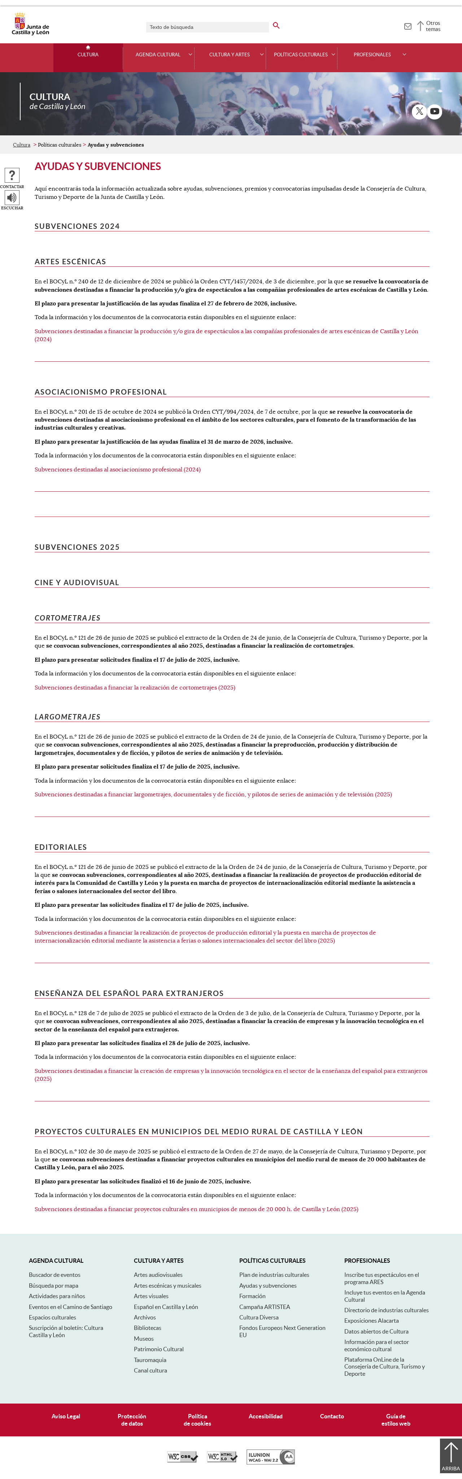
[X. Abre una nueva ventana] (419, 111)
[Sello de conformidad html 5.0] (222, 1460)
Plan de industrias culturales (274, 1274)
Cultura (88, 54)
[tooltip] (407, 25)
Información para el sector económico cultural (376, 1345)
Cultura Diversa (259, 1317)
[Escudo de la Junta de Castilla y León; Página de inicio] (30, 34)
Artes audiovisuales (158, 1274)
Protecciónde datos (132, 1419)
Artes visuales (151, 1296)
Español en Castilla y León (166, 1307)
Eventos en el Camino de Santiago (70, 1307)
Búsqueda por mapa (53, 1285)
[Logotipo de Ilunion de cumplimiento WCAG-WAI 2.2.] (271, 1462)
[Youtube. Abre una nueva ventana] (434, 111)
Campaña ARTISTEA (264, 1307)
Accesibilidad (266, 1416)
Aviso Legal (66, 1416)
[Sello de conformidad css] (182, 1460)
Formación (252, 1296)
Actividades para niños (57, 1296)
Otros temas (433, 26)
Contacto (332, 1416)
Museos (144, 1338)
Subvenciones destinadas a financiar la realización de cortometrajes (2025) (135, 687)
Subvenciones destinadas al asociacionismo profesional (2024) (118, 469)
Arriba (451, 1468)
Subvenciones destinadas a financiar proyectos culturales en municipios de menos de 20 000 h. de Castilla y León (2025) (196, 1209)
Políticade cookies (197, 1419)
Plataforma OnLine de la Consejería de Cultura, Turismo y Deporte (384, 1366)
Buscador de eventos (54, 1274)
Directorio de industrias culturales (386, 1310)
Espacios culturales (52, 1317)
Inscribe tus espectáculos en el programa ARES (381, 1278)
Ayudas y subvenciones (268, 1285)
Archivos (145, 1317)
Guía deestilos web (396, 1419)
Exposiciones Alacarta (371, 1320)
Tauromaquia (150, 1360)
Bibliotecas (147, 1327)
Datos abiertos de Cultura (376, 1331)
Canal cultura (150, 1370)
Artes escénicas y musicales (167, 1285)
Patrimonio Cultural (159, 1349)
